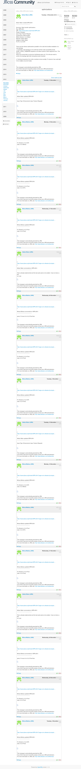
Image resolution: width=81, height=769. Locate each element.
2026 (4, 10)
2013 (4, 74)
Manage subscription (70, 24)
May (4, 94)
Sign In (69, 2)
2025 (4, 15)
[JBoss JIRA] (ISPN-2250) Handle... (25, 11)
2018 (4, 50)
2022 (4, 30)
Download (6, 124)
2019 (4, 45)
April (4, 95)
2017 (4, 54)
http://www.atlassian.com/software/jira (43, 70)
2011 (4, 107)
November (6, 84)
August (5, 89)
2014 (4, 69)
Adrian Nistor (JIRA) (27, 15)
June (4, 92)
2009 (4, 116)
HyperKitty (40, 767)
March (5, 97)
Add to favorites (70, 31)
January (5, 100)
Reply (18, 73)
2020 (4, 40)
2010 (4, 111)
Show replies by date (56, 77)
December (6, 83)
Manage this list (60, 2)
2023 (4, 25)
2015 (4, 64)
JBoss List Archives (43, 2)
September (6, 87)
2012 (4, 79)
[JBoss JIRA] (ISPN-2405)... (71, 11)
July (4, 91)
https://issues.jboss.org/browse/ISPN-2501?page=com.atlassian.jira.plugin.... (36, 91)
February (5, 99)
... (18, 106)
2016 (4, 59)
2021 (4, 35)
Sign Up (75, 2)
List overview (7, 120)
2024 (4, 20)
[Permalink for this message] (61, 16)
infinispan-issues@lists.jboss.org (69, 20)
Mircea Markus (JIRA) (28, 122)
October (5, 86)
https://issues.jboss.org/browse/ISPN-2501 (29, 30)
